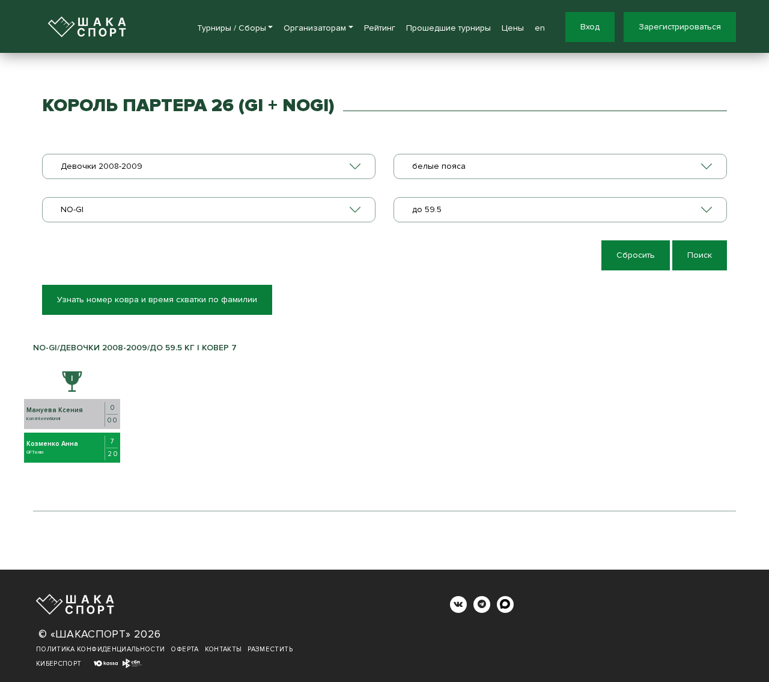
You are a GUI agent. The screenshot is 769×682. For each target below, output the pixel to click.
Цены (513, 28)
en (540, 28)
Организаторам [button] (315, 28)
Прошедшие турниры (448, 28)
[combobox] (208, 166)
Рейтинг (379, 28)
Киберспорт (59, 664)
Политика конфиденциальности (100, 649)
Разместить (270, 649)
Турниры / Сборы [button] (231, 28)
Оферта (184, 649)
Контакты (223, 649)
